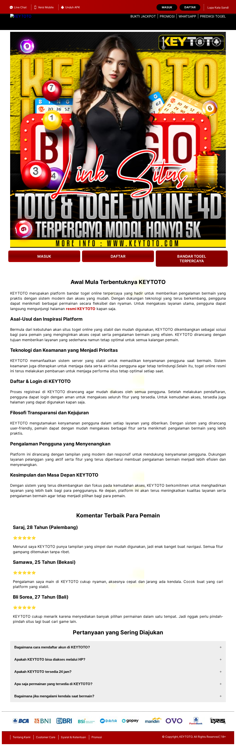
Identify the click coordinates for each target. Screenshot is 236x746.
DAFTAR (118, 256)
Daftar (190, 7)
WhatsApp (187, 16)
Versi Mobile (46, 7)
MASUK (44, 256)
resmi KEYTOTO (80, 308)
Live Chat (20, 7)
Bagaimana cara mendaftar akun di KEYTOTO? (52, 647)
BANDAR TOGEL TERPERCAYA (191, 258)
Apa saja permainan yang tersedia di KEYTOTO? (53, 684)
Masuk (167, 7)
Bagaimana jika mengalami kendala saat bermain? (54, 696)
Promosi (167, 16)
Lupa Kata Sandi (218, 7)
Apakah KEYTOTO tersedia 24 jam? (42, 672)
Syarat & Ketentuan (73, 737)
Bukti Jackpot (143, 16)
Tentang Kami (21, 737)
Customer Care (45, 737)
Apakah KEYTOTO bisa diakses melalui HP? (49, 659)
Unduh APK (72, 7)
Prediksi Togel (213, 16)
